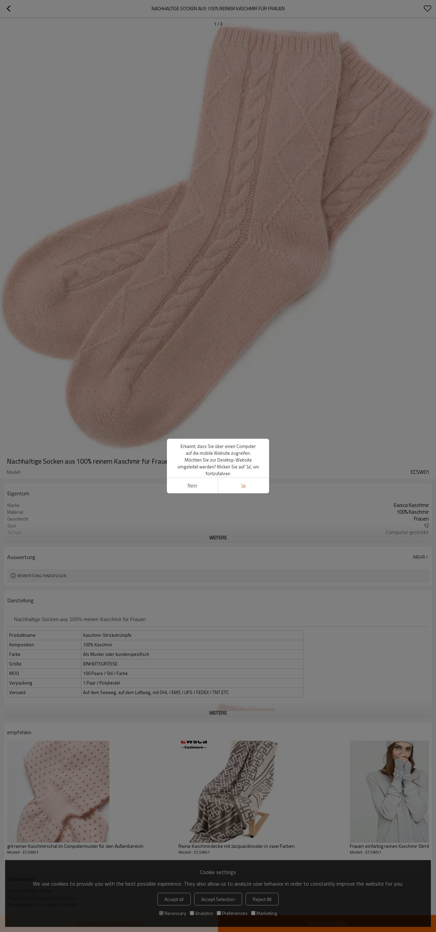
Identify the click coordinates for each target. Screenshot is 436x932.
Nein (192, 486)
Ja (244, 486)
